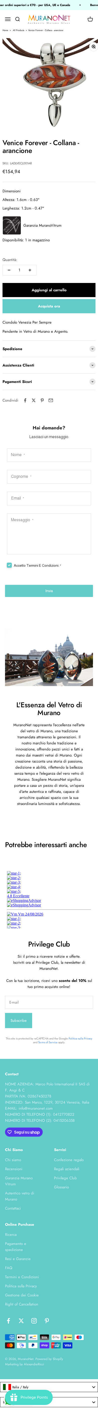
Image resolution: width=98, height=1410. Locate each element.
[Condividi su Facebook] (25, 400)
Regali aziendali (66, 1169)
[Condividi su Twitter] (33, 400)
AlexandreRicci (34, 1364)
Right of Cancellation (21, 1304)
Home (5, 30)
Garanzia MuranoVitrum (42, 225)
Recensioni (13, 1169)
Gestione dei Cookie (22, 1295)
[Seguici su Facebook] (8, 1320)
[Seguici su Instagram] (34, 1320)
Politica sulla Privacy (80, 1038)
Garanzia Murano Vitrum (19, 1181)
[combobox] (49, 1387)
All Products (18, 30)
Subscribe (19, 1020)
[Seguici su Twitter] (21, 1320)
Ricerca (11, 1234)
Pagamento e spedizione (15, 1246)
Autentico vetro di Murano (19, 1196)
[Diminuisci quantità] (9, 270)
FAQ (8, 1268)
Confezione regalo (69, 1160)
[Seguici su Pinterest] (46, 1320)
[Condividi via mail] (50, 400)
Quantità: (10, 260)
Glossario (61, 1187)
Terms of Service (48, 1042)
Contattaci (13, 1208)
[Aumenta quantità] (30, 270)
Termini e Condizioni (22, 1277)
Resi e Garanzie (18, 1259)
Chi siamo (13, 1160)
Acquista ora (49, 306)
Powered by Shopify (49, 1358)
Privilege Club (65, 1178)
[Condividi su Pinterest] (42, 400)
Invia (49, 591)
